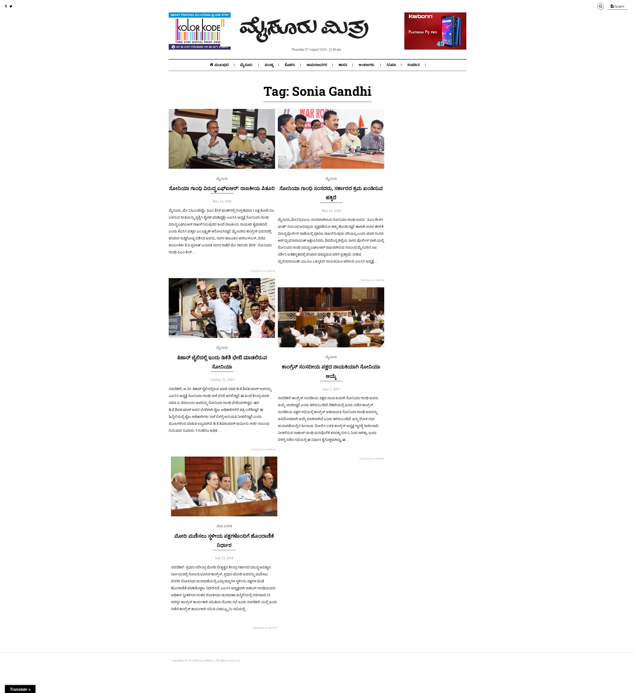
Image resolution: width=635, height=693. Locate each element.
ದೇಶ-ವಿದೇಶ (224, 526)
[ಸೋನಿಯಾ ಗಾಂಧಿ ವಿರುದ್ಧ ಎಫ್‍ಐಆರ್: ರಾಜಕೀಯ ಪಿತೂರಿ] (222, 167)
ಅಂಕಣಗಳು (366, 65)
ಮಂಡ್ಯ (269, 65)
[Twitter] (10, 6)
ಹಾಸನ (343, 65)
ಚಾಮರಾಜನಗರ (317, 65)
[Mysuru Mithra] (305, 37)
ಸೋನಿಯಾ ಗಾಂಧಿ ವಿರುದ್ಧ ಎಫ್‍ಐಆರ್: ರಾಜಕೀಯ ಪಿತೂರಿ (222, 188)
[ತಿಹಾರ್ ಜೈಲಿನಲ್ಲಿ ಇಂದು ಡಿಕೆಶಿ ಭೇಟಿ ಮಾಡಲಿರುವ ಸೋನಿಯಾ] (222, 336)
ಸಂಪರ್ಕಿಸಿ (413, 65)
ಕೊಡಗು (290, 65)
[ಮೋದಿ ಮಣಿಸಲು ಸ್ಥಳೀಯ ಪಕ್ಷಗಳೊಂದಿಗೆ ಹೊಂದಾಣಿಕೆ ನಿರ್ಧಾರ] (224, 515)
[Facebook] (6, 6)
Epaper (619, 6)
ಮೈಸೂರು (246, 65)
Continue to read (261, 271)
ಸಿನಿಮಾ (391, 65)
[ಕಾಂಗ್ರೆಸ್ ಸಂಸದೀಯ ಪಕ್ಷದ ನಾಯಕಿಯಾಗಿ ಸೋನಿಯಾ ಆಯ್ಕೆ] (331, 346)
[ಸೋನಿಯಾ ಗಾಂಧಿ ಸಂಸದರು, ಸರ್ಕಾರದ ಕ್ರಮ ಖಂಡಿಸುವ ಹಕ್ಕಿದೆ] (331, 167)
